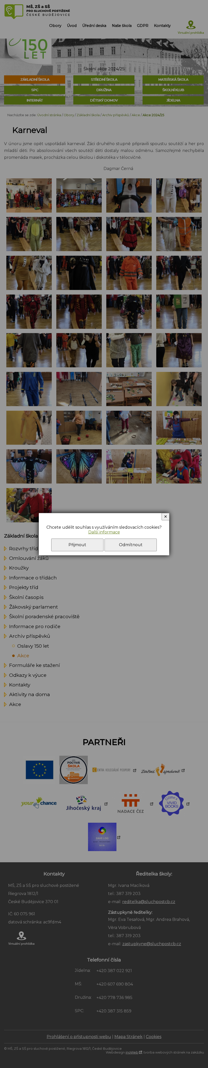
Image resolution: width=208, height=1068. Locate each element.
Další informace (104, 532)
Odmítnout (131, 544)
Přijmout (77, 544)
